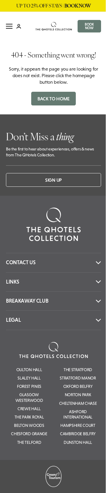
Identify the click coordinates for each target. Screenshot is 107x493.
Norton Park (78, 394)
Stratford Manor (78, 378)
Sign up (53, 180)
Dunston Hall (78, 442)
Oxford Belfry (78, 386)
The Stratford (78, 369)
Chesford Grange (29, 433)
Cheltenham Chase (78, 403)
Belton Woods (29, 425)
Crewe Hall (29, 408)
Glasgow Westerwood (29, 397)
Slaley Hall (29, 378)
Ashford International (77, 414)
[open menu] (9, 26)
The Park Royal (29, 417)
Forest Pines (29, 386)
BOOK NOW (89, 26)
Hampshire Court (77, 425)
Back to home (53, 98)
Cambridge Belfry (78, 433)
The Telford (29, 442)
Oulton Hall (29, 369)
